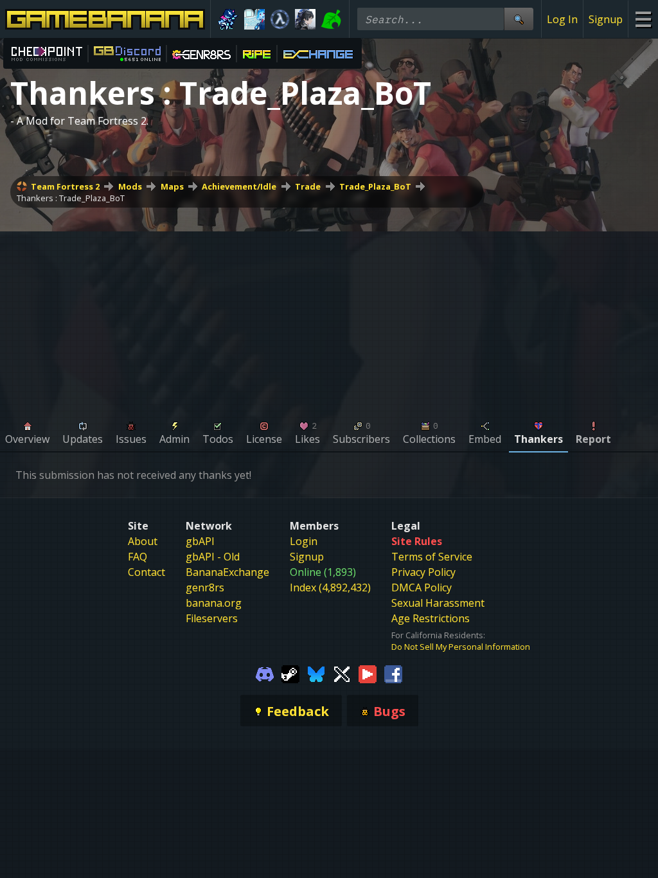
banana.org (214, 603)
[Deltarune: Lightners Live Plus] (229, 19)
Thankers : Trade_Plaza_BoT (71, 198)
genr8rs (205, 587)
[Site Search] (518, 19)
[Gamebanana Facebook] (393, 673)
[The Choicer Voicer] (254, 19)
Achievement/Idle (239, 186)
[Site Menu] (643, 19)
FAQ (137, 557)
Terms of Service (431, 557)
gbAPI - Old (213, 557)
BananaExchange (227, 572)
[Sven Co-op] (280, 19)
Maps (172, 186)
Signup (606, 19)
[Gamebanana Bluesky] (316, 673)
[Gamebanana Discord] (264, 673)
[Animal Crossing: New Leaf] (331, 19)
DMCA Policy (421, 587)
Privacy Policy (423, 572)
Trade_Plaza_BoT (375, 186)
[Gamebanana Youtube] (367, 673)
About (142, 541)
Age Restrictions (430, 618)
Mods (130, 186)
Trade (308, 186)
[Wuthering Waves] (305, 19)
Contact (146, 572)
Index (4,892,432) (330, 587)
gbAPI (200, 541)
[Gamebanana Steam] (290, 673)
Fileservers (212, 618)
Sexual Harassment (438, 603)
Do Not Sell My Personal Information (460, 646)
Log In (562, 19)
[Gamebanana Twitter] (342, 673)
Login (303, 541)
